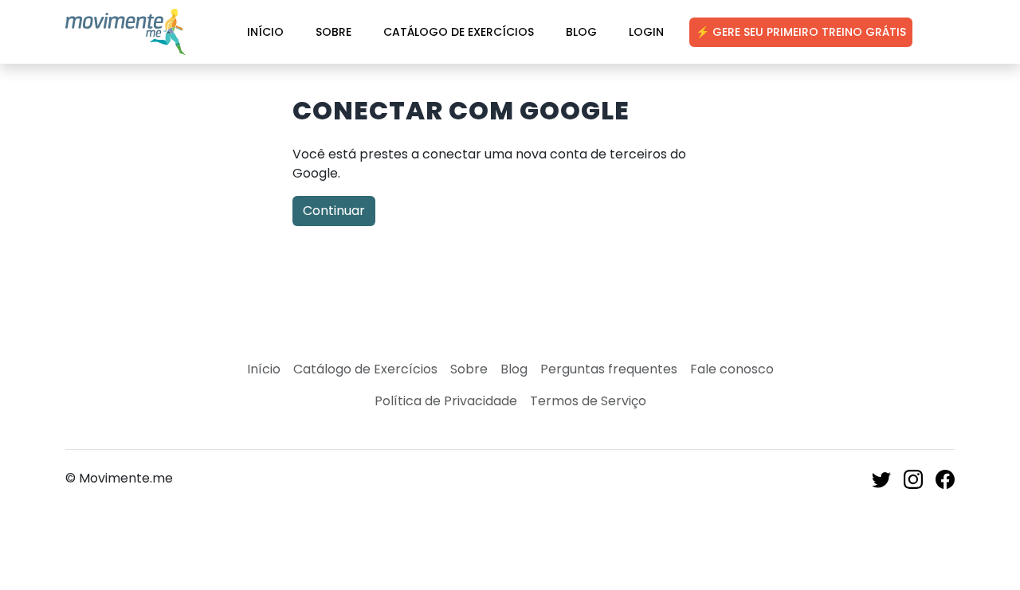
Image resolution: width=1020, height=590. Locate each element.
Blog (581, 32)
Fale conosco (732, 369)
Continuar (334, 210)
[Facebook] (945, 478)
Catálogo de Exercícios (458, 32)
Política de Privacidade (446, 401)
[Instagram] (913, 478)
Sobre (333, 32)
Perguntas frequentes (608, 369)
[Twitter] (881, 478)
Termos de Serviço (588, 401)
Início (265, 32)
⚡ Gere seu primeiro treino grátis (801, 32)
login (646, 32)
